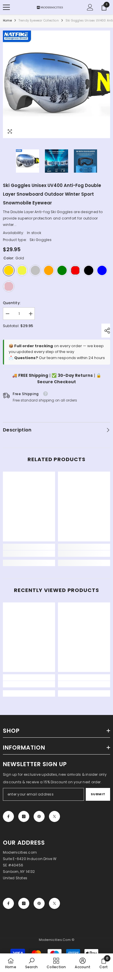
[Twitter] (54, 816)
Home (7, 20)
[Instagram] (23, 816)
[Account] (90, 7)
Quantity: (12, 302)
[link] (29, 553)
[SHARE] (105, 331)
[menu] (6, 7)
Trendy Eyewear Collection (39, 20)
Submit (98, 794)
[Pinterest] (39, 816)
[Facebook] (8, 816)
